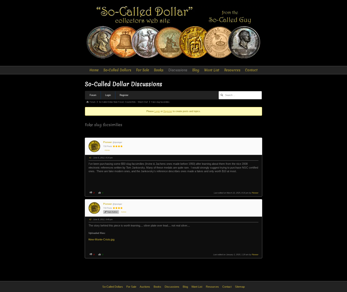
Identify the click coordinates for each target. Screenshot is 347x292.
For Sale (142, 70)
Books (158, 70)
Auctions (145, 286)
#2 (90, 219)
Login (108, 95)
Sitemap (240, 286)
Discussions (177, 70)
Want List (211, 70)
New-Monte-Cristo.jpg (102, 239)
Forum (93, 95)
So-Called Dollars (117, 70)
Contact (251, 70)
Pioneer (107, 142)
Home (94, 70)
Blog (195, 70)
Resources (232, 70)
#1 (90, 158)
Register (124, 95)
